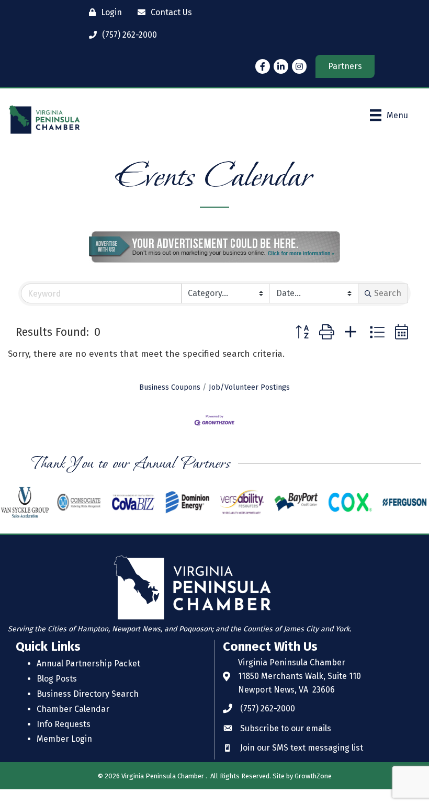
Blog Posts (57, 679)
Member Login (64, 739)
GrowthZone (313, 776)
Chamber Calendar (73, 709)
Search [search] (387, 293)
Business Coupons (169, 387)
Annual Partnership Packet (88, 663)
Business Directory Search (88, 694)
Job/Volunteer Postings (249, 387)
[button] (302, 333)
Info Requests (64, 724)
